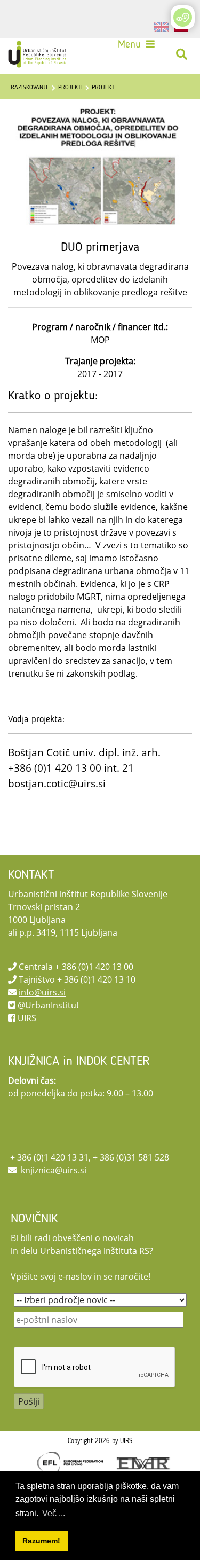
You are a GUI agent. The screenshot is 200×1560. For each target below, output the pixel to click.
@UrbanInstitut (48, 1005)
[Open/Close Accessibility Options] (182, 17)
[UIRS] (38, 54)
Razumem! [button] (41, 1541)
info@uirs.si (42, 992)
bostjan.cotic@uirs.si (57, 783)
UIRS (27, 1018)
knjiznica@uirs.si (53, 1170)
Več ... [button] (53, 1513)
